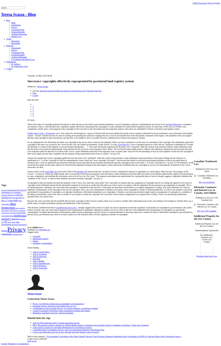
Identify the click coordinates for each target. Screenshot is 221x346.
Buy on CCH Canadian (206, 211)
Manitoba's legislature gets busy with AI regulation (53, 313)
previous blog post (173, 124)
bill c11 (21, 198)
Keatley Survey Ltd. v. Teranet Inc (41, 133)
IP (5, 222)
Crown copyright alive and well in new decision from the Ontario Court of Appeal (66, 332)
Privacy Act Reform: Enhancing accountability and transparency (58, 304)
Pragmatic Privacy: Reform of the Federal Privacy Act (54, 306)
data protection (8, 205)
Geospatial (21, 213)
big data (16, 198)
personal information (19, 225)
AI (18, 190)
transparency (18, 234)
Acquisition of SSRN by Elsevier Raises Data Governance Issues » (154, 336)
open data (11, 222)
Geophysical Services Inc (66, 208)
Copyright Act (123, 144)
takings (35, 241)
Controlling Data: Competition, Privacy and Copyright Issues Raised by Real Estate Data (68, 330)
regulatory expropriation (42, 243)
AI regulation (16, 192)
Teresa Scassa (42, 87)
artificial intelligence (12, 196)
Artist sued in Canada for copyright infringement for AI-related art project (62, 327)
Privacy (16, 229)
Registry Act (82, 172)
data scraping (20, 208)
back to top (31, 341)
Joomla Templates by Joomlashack (15, 344)
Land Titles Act (51, 172)
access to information (9, 190)
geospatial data (7, 216)
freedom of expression (9, 213)
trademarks (7, 234)
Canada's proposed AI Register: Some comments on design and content (61, 311)
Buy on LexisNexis (207, 182)
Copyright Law (44, 230)
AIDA (22, 190)
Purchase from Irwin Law (206, 256)
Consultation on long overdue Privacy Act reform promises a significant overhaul (65, 308)
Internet (16, 219)
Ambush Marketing (8, 195)
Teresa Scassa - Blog (18, 14)
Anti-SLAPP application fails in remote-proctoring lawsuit (56, 323)
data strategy (6, 210)
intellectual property (41, 239)
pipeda (4, 230)
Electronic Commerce (18, 210)
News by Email (213, 3)
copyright (13, 200)
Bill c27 (4, 200)
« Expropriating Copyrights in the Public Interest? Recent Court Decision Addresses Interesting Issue (86, 336)
